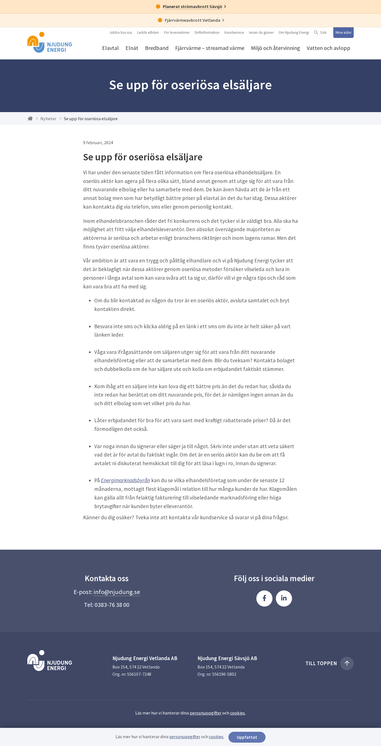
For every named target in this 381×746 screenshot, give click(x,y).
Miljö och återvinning (275, 47)
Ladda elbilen (148, 32)
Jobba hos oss (120, 32)
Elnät (132, 47)
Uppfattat (247, 737)
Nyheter (48, 118)
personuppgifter (205, 713)
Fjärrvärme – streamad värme (209, 47)
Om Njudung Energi (294, 32)
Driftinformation (207, 32)
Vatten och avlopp (328, 47)
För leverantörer (177, 32)
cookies (237, 713)
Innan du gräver (261, 32)
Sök (323, 32)
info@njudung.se (116, 592)
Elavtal (110, 47)
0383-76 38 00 (112, 605)
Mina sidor (343, 32)
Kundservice (234, 32)
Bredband (156, 47)
